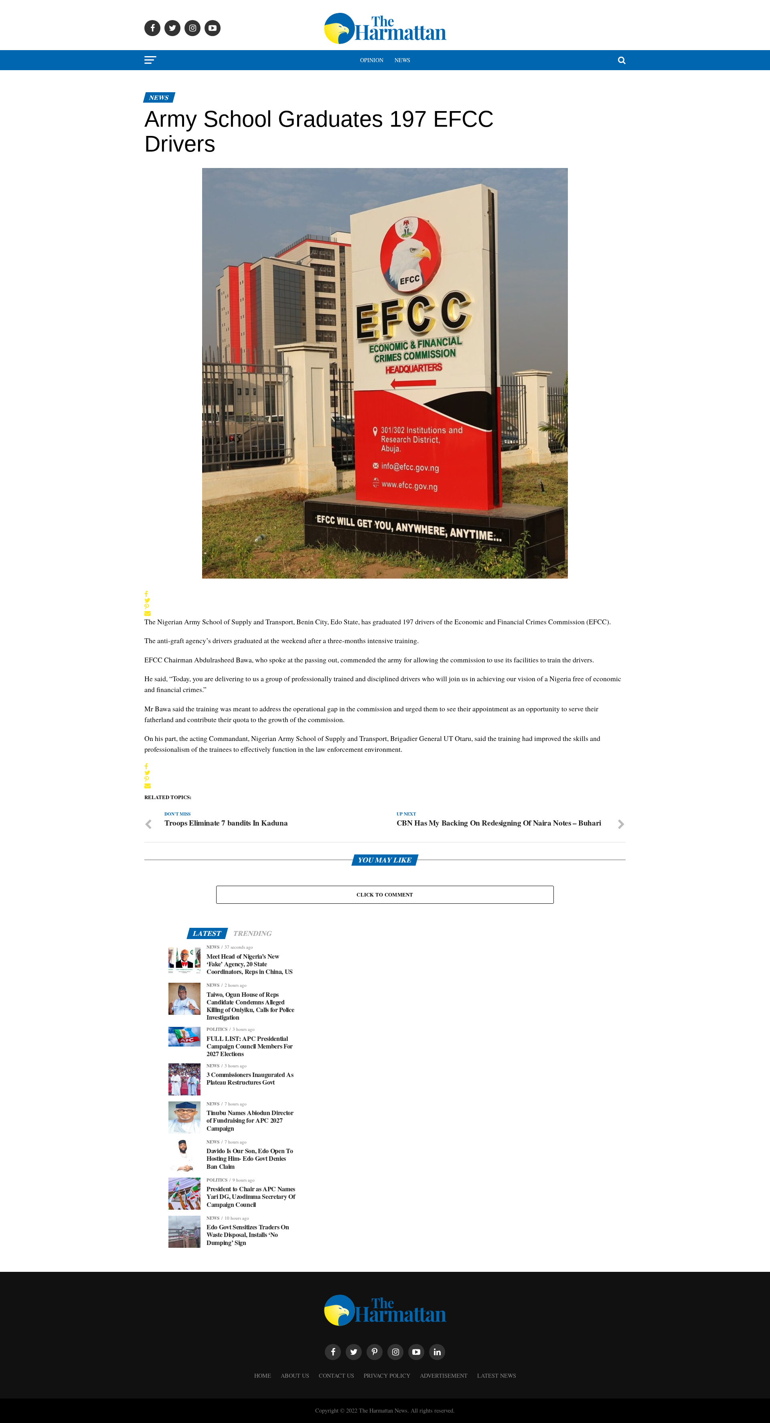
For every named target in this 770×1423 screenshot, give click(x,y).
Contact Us (336, 1375)
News (402, 60)
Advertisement (444, 1375)
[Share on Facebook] (147, 594)
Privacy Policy (387, 1375)
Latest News (496, 1375)
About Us (295, 1375)
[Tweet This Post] (147, 600)
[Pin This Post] (147, 606)
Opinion (371, 60)
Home (262, 1375)
